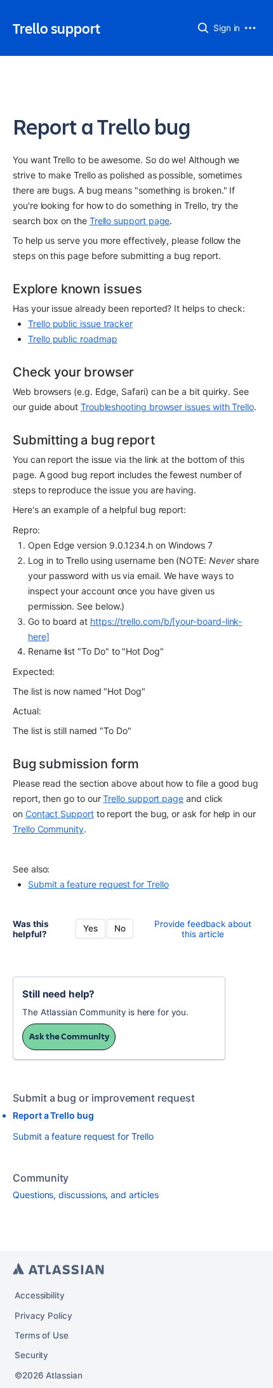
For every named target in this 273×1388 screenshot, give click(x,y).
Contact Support (59, 813)
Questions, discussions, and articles (85, 1194)
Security (31, 1355)
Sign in (227, 28)
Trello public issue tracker (80, 323)
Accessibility (40, 1295)
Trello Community (48, 829)
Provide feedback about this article (202, 929)
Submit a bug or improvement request (104, 1097)
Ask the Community (69, 1036)
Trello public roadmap (72, 338)
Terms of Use (42, 1335)
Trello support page (130, 220)
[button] (203, 27)
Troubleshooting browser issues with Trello (167, 406)
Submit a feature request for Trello (98, 884)
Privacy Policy (43, 1316)
